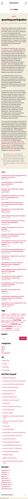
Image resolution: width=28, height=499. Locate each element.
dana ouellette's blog (8, 393)
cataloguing (23, 314)
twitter (4, 164)
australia (5, 155)
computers (13, 315)
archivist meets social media (10, 387)
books (3, 347)
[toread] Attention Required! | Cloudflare (13, 216)
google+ (5, 363)
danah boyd (12, 150)
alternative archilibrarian (9, 377)
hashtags (3, 318)
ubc (13, 328)
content (18, 315)
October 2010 (5, 486)
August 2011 (5, 470)
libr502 (7, 320)
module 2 (17, 161)
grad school (22, 317)
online (4, 163)
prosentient (4, 324)
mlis (2, 322)
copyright (3, 317)
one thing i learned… (8, 412)
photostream (6, 370)
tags (21, 326)
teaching (3, 328)
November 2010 (6, 484)
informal (6, 318)
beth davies (11, 155)
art (9, 314)
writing (17, 330)
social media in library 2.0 (9, 438)
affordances (4, 314)
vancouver (17, 328)
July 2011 (4, 472)
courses (9, 158)
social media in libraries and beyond (12, 435)
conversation (22, 315)
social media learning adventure (11, 442)
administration (6, 154)
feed (3, 172)
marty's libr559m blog (9, 409)
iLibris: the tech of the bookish (11, 400)
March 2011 (4, 478)
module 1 (7, 322)
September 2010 (6, 488)
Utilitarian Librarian (8, 454)
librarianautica (14, 3)
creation (12, 317)
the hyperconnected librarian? (11, 451)
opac (8, 163)
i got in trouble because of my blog (15, 160)
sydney (18, 326)
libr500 (3, 320)
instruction (17, 318)
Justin (6, 23)
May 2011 (4, 476)
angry (12, 154)
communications (7, 157)
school (17, 163)
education (16, 317)
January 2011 (5, 480)
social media (23, 163)
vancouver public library (6, 330)
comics (3, 315)
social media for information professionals (14, 432)
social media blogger (8, 429)
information (12, 318)
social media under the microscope (12, 445)
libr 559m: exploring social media (12, 406)
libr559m (8, 161)
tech (2, 351)
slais (19, 324)
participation (13, 163)
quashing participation (14, 19)
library (14, 16)
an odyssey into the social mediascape (13, 384)
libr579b (13, 161)
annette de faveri (18, 154)
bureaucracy (20, 155)
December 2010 (6, 482)
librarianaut (6, 367)
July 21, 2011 (14, 23)
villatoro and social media (10, 458)
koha (4, 161)
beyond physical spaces (9, 390)
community (14, 157)
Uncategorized (5, 353)
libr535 (11, 320)
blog (15, 155)
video (14, 330)
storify (14, 326)
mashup (24, 320)
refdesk (8, 324)
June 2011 (4, 474)
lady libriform (6, 403)
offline (21, 161)
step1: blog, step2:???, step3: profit (12, 448)
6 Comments (23, 23)
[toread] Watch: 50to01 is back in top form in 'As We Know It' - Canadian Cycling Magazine (13, 242)
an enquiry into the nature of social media (14, 381)
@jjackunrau (6, 360)
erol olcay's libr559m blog (10, 397)
